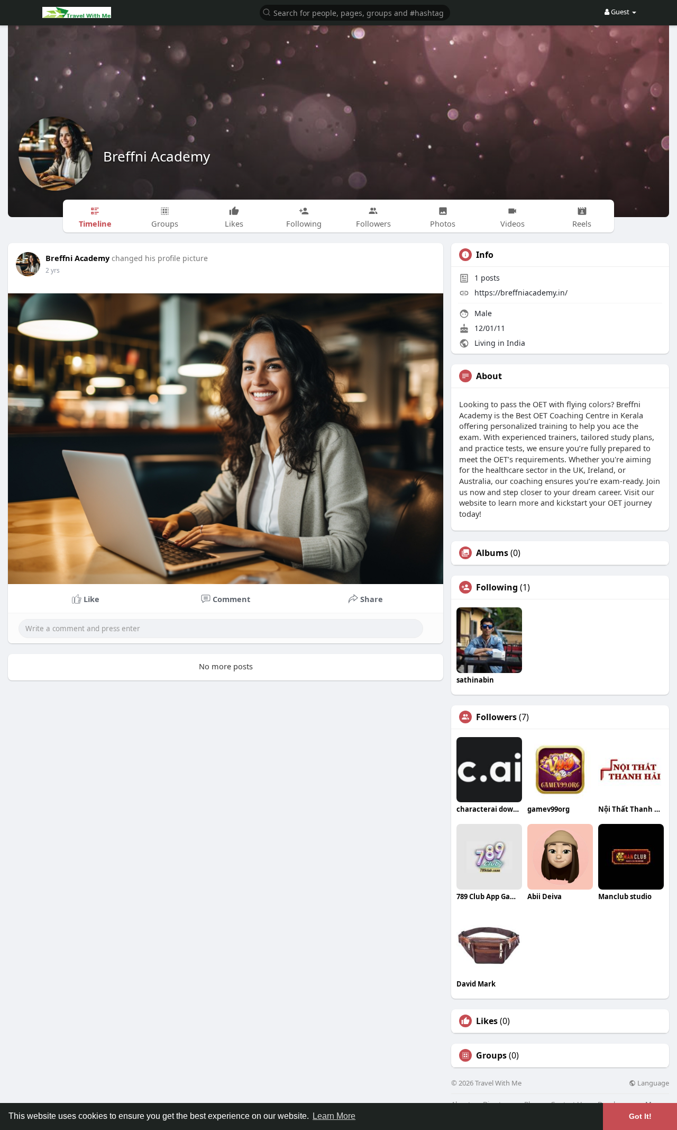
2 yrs (52, 270)
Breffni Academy (156, 156)
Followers (496, 717)
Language (652, 1083)
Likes (487, 1021)
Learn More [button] (334, 1115)
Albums (492, 553)
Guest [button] (620, 11)
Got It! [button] (640, 1116)
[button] (355, 12)
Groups (491, 1055)
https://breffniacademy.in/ (521, 293)
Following (497, 587)
